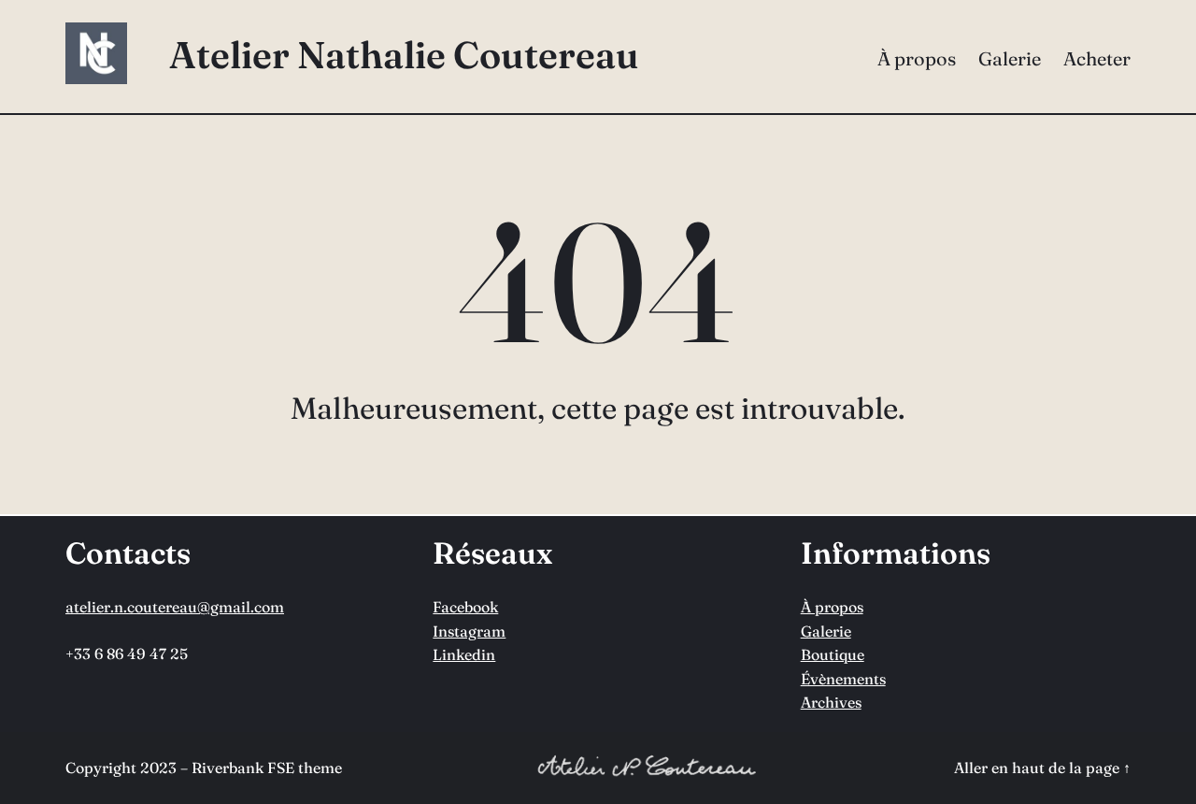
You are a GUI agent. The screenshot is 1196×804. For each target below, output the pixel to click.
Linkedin (464, 654)
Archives (831, 702)
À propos (832, 606)
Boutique (832, 654)
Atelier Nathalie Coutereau (404, 55)
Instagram (469, 631)
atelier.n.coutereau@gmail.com (174, 606)
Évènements (843, 678)
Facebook (465, 606)
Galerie (826, 631)
